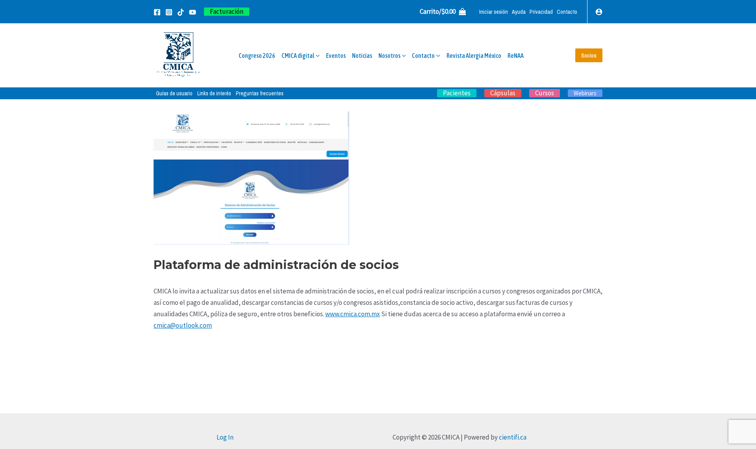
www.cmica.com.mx (352, 314)
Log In (225, 437)
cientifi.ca (512, 437)
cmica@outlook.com (183, 325)
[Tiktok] (180, 12)
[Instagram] (168, 12)
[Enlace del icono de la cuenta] (598, 11)
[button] (226, 11)
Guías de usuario (174, 93)
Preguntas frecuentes (260, 93)
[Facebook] (157, 12)
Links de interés (214, 93)
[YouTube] (192, 12)
